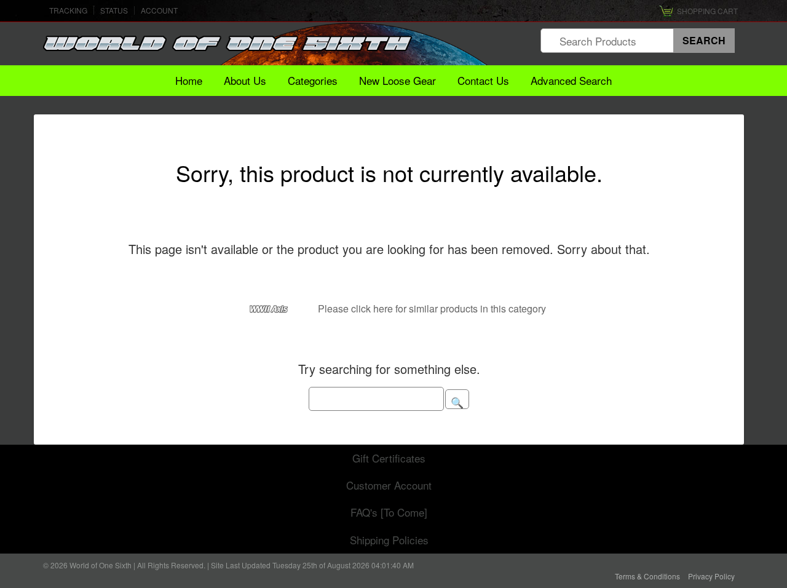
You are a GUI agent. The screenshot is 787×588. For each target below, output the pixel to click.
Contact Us (483, 80)
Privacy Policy (711, 576)
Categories (313, 80)
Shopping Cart (707, 11)
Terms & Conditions (647, 576)
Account (159, 10)
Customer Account (389, 485)
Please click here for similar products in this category (432, 308)
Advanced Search (571, 80)
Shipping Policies (389, 539)
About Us (245, 80)
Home (188, 80)
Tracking (68, 10)
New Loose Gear (397, 80)
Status (114, 10)
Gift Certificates (388, 458)
